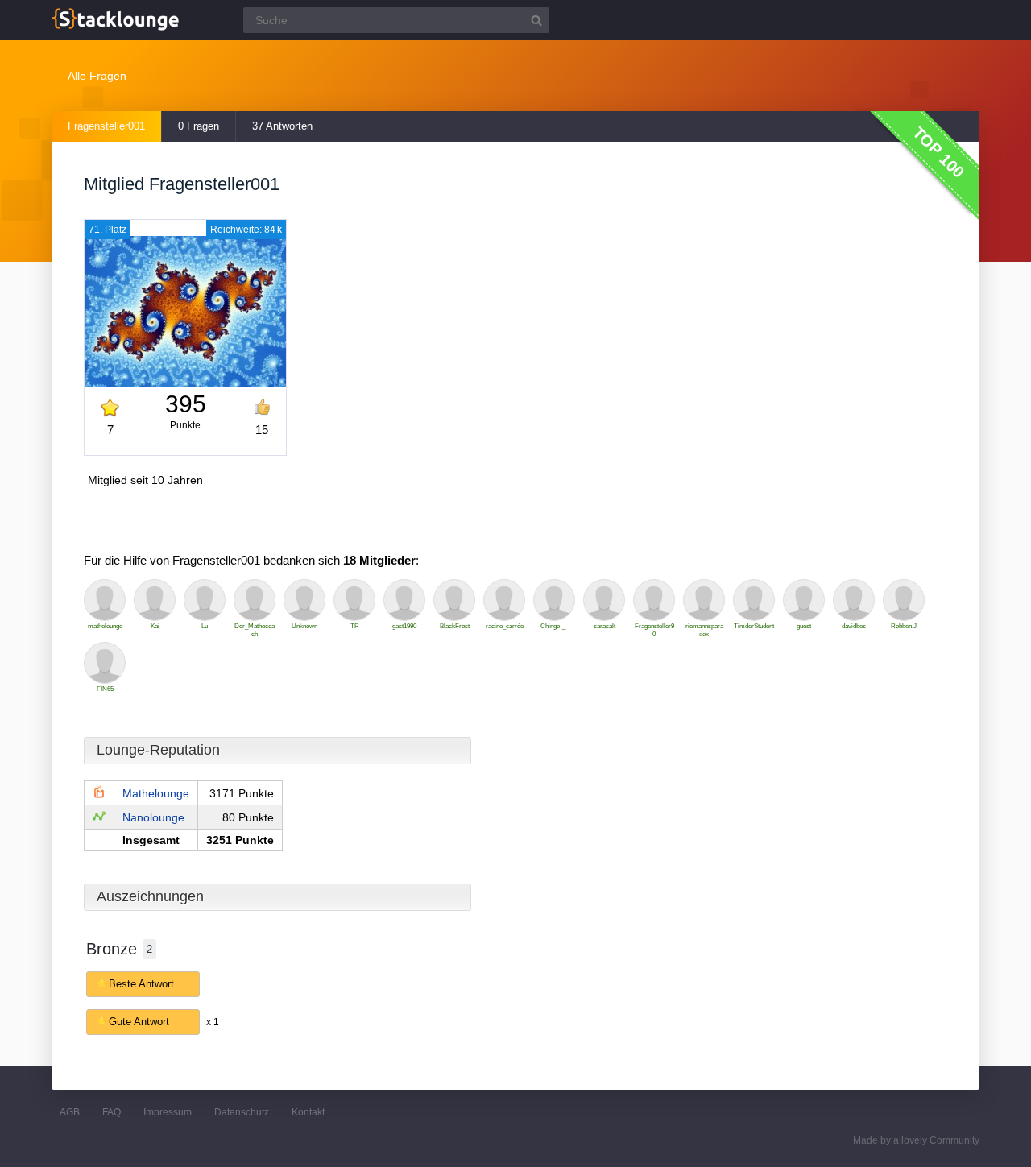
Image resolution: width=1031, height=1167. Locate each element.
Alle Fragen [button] (97, 75)
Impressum (167, 1112)
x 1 (212, 1022)
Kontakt (308, 1112)
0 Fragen (198, 126)
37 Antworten (282, 126)
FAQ (111, 1112)
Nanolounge (153, 817)
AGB (70, 1112)
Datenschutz (241, 1112)
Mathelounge (155, 793)
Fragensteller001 (106, 126)
